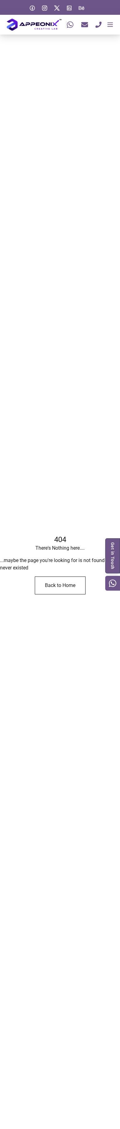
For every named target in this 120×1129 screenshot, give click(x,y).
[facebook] (32, 8)
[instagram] (45, 8)
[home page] (34, 24)
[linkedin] (69, 8)
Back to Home (60, 585)
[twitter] (57, 8)
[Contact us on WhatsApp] (112, 583)
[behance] (81, 8)
